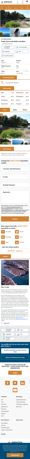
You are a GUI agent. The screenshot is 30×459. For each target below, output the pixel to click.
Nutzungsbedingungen (7, 208)
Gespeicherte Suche (21, 399)
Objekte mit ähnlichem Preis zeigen (15, 357)
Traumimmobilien (20, 402)
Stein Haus (3, 404)
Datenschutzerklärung (20, 210)
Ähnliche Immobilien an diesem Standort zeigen (15, 350)
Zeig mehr (7, 323)
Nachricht (6, 192)
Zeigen (15, 373)
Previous (1, 126)
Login (17, 3)
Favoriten (16, 8)
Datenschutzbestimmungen (13, 207)
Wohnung (3, 409)
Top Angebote (8, 8)
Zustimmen (15, 455)
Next (29, 126)
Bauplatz (3, 413)
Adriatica (3, 425)
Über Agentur (4, 423)
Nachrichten (19, 420)
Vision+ (22, 3)
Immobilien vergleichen (22, 404)
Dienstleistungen (5, 427)
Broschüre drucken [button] (7, 55)
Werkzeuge (19, 396)
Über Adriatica (5, 420)
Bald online (19, 406)
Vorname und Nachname (11, 169)
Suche (2, 8)
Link (22, 51)
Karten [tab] (25, 110)
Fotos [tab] (5, 110)
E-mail (5, 177)
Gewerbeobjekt (5, 411)
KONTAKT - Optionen (15, 251)
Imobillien (4, 396)
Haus (2, 402)
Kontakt (21, 8)
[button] (5, 32)
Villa (2, 399)
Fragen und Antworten (6, 430)
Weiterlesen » (17, 451)
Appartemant (4, 406)
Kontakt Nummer (9, 185)
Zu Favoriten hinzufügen (7, 47)
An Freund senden (22, 47)
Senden (15, 219)
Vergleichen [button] (7, 51)
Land (2, 416)
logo (6, 2)
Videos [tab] (15, 110)
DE (27, 3)
